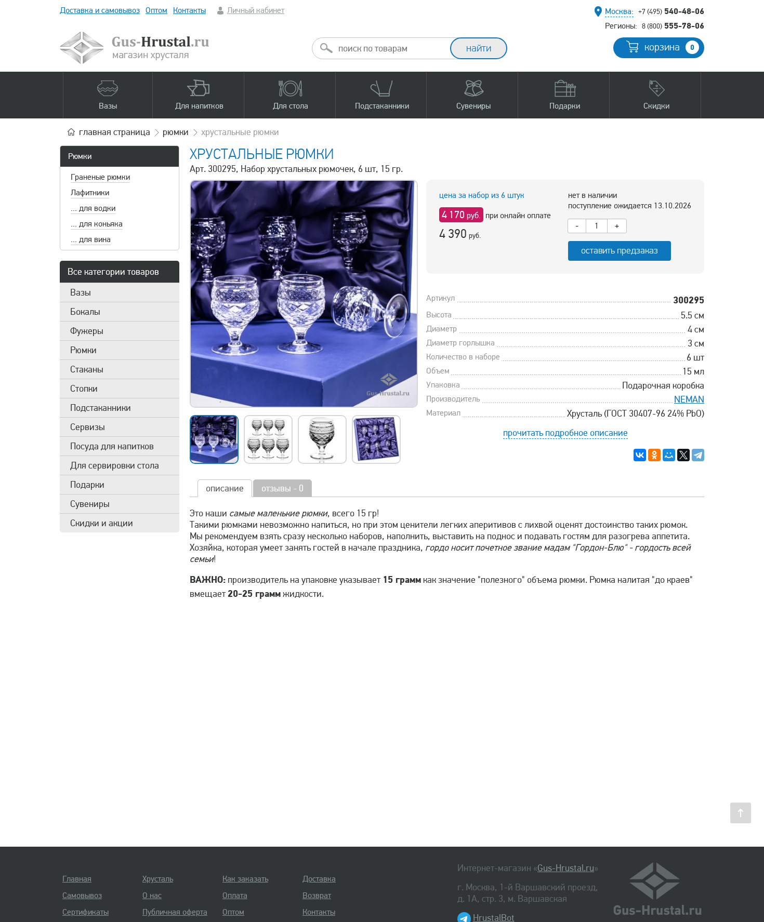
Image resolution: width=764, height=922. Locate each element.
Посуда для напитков (112, 446)
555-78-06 (673, 25)
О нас (152, 895)
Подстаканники (100, 407)
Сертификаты (85, 912)
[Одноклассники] (654, 455)
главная (114, 132)
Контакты (189, 10)
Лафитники (90, 193)
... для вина (91, 239)
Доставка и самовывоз (100, 10)
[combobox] (390, 48)
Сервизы (87, 427)
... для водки (93, 208)
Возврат (316, 895)
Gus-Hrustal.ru (565, 868)
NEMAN (689, 399)
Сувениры (90, 504)
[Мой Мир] (669, 455)
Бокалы (85, 311)
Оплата (234, 895)
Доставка (319, 879)
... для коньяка (97, 224)
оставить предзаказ (619, 250)
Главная (76, 879)
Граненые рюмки (100, 177)
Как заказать (245, 879)
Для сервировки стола (114, 465)
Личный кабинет (255, 10)
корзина (669, 47)
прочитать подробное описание (565, 432)
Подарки (87, 484)
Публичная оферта (174, 912)
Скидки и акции (101, 523)
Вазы (80, 292)
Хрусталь (157, 879)
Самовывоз (82, 895)
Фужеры (86, 331)
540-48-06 (671, 11)
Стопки (84, 388)
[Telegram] (698, 455)
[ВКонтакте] (640, 455)
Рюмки (79, 156)
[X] (683, 455)
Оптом (156, 10)
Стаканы (86, 369)
